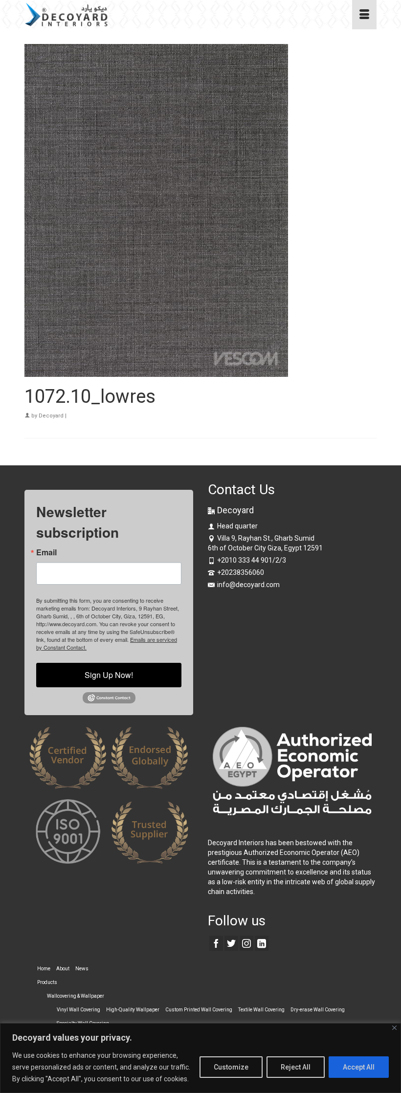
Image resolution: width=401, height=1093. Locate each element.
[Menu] (364, 14)
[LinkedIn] (261, 943)
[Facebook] (216, 943)
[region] (200, 1058)
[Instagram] (246, 943)
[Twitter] (231, 943)
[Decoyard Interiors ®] (154, 14)
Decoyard (51, 416)
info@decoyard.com (248, 585)
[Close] (394, 1028)
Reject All (296, 1067)
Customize (231, 1067)
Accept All (359, 1067)
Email (46, 552)
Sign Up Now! (109, 674)
